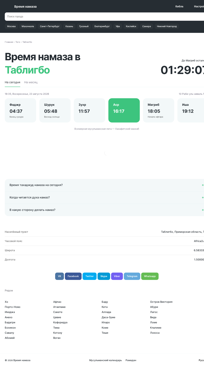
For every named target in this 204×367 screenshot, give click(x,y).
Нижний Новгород (167, 26)
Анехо (8, 317)
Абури (154, 306)
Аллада (106, 312)
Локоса (155, 332)
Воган (56, 337)
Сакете (57, 312)
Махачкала (28, 26)
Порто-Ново (12, 306)
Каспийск (131, 26)
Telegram (132, 276)
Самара (146, 26)
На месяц (30, 82)
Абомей (10, 337)
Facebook (73, 276)
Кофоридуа (60, 322)
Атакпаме (59, 306)
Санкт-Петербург (49, 26)
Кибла (179, 6)
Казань (69, 26)
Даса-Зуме (108, 317)
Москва (11, 26)
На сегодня (12, 82)
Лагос (154, 312)
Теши (105, 332)
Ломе (153, 322)
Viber (117, 276)
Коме (105, 327)
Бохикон (10, 327)
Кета (105, 306)
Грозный (83, 26)
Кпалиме (155, 327)
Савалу (9, 332)
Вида (153, 317)
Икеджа (10, 312)
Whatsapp (150, 276)
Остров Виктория (161, 301)
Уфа (118, 26)
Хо (6, 301)
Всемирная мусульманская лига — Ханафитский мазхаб (106, 128)
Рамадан (131, 360)
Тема (56, 327)
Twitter (89, 276)
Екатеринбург (102, 26)
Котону (57, 332)
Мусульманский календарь (105, 360)
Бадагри (10, 322)
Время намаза (25, 6)
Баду (105, 301)
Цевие (57, 317)
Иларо (106, 322)
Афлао (57, 301)
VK (59, 276)
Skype (103, 276)
